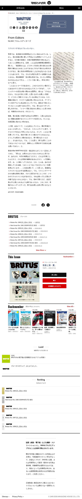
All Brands (20, 8)
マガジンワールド (41, 3)
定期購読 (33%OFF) (54, 286)
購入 (54, 280)
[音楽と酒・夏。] (24, 281)
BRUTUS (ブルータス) (25, 13)
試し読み (54, 275)
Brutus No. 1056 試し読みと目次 (26, 246)
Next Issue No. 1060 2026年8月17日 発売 (29, 231)
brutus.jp (56, 22)
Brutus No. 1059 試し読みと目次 (26, 228)
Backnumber (68, 257)
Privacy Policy (17, 496)
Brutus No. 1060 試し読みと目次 (25, 222)
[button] (72, 320)
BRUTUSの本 (56, 26)
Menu (61, 8)
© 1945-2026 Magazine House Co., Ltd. (64, 496)
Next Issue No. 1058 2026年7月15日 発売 (29, 243)
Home (17, 13)
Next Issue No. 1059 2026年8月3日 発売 (28, 237)
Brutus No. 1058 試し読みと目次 (26, 234)
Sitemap (5, 496)
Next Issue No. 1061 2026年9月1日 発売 (27, 225)
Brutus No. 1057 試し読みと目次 (26, 240)
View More (40, 250)
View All (70, 306)
